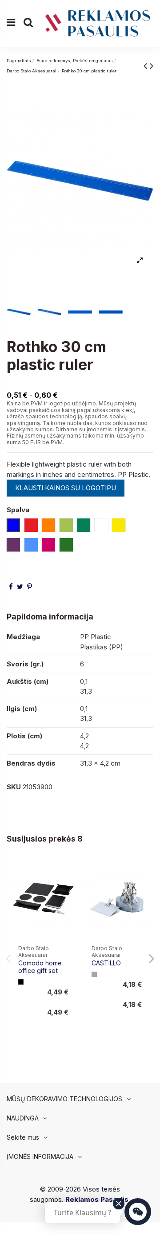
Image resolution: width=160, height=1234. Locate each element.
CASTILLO (106, 963)
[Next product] (151, 65)
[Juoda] (21, 982)
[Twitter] (20, 586)
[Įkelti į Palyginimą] (67, 873)
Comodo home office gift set (40, 966)
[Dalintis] (11, 586)
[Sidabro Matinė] (94, 974)
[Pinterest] (29, 586)
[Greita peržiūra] (67, 889)
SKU (14, 787)
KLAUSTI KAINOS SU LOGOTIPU (65, 488)
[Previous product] (147, 65)
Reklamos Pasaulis (96, 1199)
